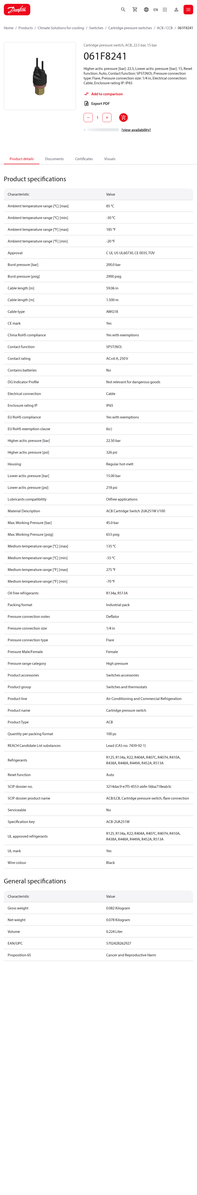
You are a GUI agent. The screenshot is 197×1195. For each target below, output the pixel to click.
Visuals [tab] (109, 158)
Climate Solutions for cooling (61, 27)
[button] (150, 9)
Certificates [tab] (84, 158)
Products (25, 27)
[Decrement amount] (88, 117)
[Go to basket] (134, 9)
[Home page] (17, 9)
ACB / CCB (165, 27)
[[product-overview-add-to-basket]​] (123, 117)
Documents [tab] (54, 158)
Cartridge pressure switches (130, 27)
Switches (96, 27)
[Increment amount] (106, 117)
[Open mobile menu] (188, 9)
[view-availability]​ (136, 129)
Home (8, 27)
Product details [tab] (22, 158)
